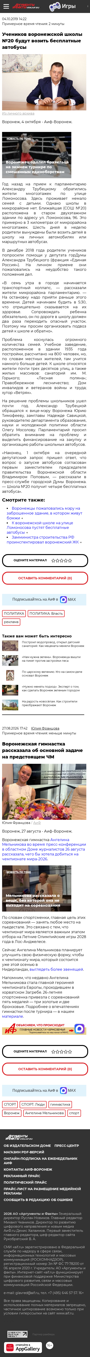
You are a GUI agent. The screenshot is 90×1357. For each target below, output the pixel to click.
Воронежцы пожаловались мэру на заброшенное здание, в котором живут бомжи (44, 513)
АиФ (37, 823)
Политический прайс (25, 1182)
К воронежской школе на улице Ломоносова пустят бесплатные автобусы (40, 528)
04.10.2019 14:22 (14, 19)
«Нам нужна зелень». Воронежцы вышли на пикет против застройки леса (51, 658)
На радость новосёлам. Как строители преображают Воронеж (49, 703)
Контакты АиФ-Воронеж (28, 1169)
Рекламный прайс (22, 1176)
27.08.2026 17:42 (14, 728)
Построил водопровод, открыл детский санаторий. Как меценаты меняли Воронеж (53, 644)
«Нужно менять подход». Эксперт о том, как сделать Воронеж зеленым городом (51, 688)
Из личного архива (18, 113)
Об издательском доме (27, 1146)
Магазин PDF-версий (24, 1152)
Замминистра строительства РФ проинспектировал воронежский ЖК (43, 539)
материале (12, 1016)
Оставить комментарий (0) (45, 578)
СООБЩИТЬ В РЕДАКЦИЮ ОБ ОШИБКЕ (38, 1200)
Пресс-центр (66, 1146)
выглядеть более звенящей (56, 969)
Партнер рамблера (43, 1334)
